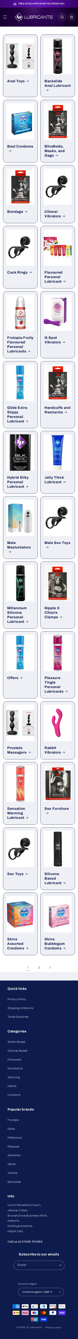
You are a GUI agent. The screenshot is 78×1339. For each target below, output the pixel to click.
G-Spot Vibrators (52, 340)
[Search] (62, 17)
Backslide (14, 1182)
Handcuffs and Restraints (57, 410)
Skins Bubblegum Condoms (54, 943)
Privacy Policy (17, 999)
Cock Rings (17, 272)
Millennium (15, 1137)
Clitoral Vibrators (52, 214)
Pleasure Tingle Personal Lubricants (54, 684)
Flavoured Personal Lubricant (53, 277)
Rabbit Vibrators (52, 750)
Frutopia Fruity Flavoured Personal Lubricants (20, 344)
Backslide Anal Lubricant (57, 83)
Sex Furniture (56, 809)
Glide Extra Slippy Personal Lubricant (17, 414)
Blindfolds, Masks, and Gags (54, 151)
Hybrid (12, 1086)
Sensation (14, 1155)
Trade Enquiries (18, 1016)
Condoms (14, 1095)
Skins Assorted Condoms (15, 943)
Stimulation (15, 1068)
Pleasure (13, 1146)
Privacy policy (53, 1328)
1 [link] (28, 967)
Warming (14, 1077)
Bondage (15, 212)
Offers (12, 678)
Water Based (16, 1042)
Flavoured (14, 1059)
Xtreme (12, 1173)
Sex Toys (15, 874)
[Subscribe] (60, 1265)
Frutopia (13, 1120)
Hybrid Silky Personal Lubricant (18, 482)
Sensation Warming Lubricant (16, 813)
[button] (5, 17)
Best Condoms (20, 146)
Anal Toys (16, 81)
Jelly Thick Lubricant (54, 480)
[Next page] (49, 967)
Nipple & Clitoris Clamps (52, 612)
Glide (11, 1128)
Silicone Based (17, 1050)
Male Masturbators (19, 545)
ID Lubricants (34, 1328)
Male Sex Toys (57, 543)
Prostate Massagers (17, 750)
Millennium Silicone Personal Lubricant (17, 615)
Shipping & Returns (20, 1008)
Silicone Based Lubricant (53, 878)
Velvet (12, 1164)
